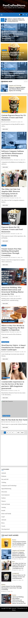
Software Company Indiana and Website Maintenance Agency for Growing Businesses (13, 35)
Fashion (3, 498)
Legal (3, 517)
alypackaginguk (6, 233)
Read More (5, 129)
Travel (3, 526)
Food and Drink (5, 504)
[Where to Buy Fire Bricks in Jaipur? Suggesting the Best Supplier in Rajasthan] (14, 314)
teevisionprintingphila (8, 40)
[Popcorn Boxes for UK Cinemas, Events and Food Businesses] (14, 216)
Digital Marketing (6, 488)
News (4, 185)
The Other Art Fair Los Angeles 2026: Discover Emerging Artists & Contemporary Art (10, 192)
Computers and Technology (8, 29)
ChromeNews (20, 608)
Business (4, 50)
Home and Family (6, 513)
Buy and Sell (11, 321)
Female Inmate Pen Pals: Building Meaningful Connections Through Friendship (11, 252)
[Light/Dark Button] (20, 14)
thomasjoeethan (7, 257)
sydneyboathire (6, 422)
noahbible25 (5, 296)
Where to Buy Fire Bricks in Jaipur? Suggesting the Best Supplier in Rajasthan (12, 327)
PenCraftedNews (14, 5)
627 (18, 432)
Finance (3, 501)
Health (3, 510)
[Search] (23, 14)
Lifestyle (3, 520)
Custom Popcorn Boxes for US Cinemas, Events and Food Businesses (13, 55)
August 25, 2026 (19, 40)
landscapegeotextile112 (8, 351)
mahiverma (5, 390)
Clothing (3, 482)
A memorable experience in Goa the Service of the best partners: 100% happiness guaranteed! (12, 385)
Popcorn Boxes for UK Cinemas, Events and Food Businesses (12, 229)
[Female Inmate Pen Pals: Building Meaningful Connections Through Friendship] (14, 245)
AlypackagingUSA (7, 59)
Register (26, 15)
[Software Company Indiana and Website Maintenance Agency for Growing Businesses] (4, 88)
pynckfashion (6, 198)
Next (22, 432)
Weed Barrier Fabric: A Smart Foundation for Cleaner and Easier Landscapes (13, 347)
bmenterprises (6, 332)
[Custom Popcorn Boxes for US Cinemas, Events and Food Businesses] (14, 104)
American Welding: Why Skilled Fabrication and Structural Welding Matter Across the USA (12, 290)
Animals (3, 473)
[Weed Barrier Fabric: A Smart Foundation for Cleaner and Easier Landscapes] (14, 342)
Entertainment (6, 377)
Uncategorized (6, 223)
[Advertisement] (14, 450)
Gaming (3, 507)
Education (4, 492)
